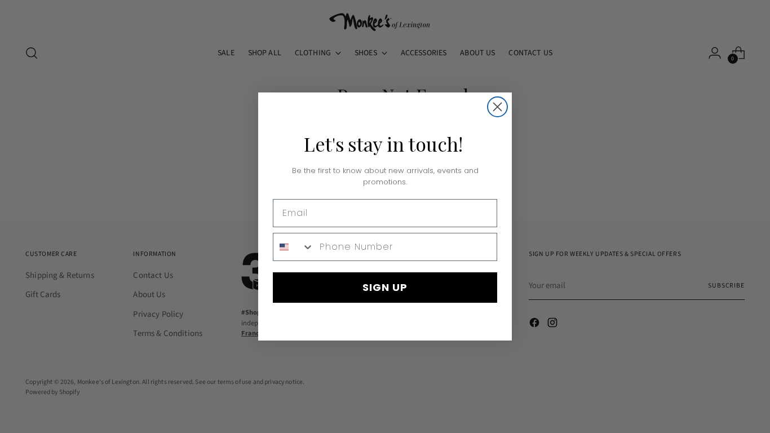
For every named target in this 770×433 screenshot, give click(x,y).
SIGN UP (385, 287)
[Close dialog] (497, 107)
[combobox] (293, 246)
